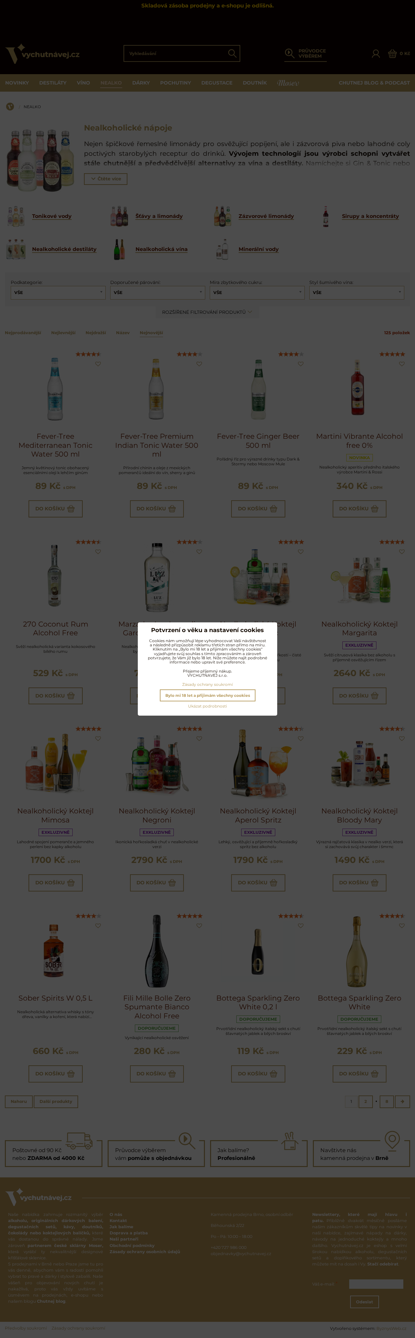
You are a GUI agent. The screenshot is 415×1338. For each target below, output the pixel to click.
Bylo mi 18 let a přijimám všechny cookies (207, 695)
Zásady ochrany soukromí (207, 684)
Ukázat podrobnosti (207, 706)
